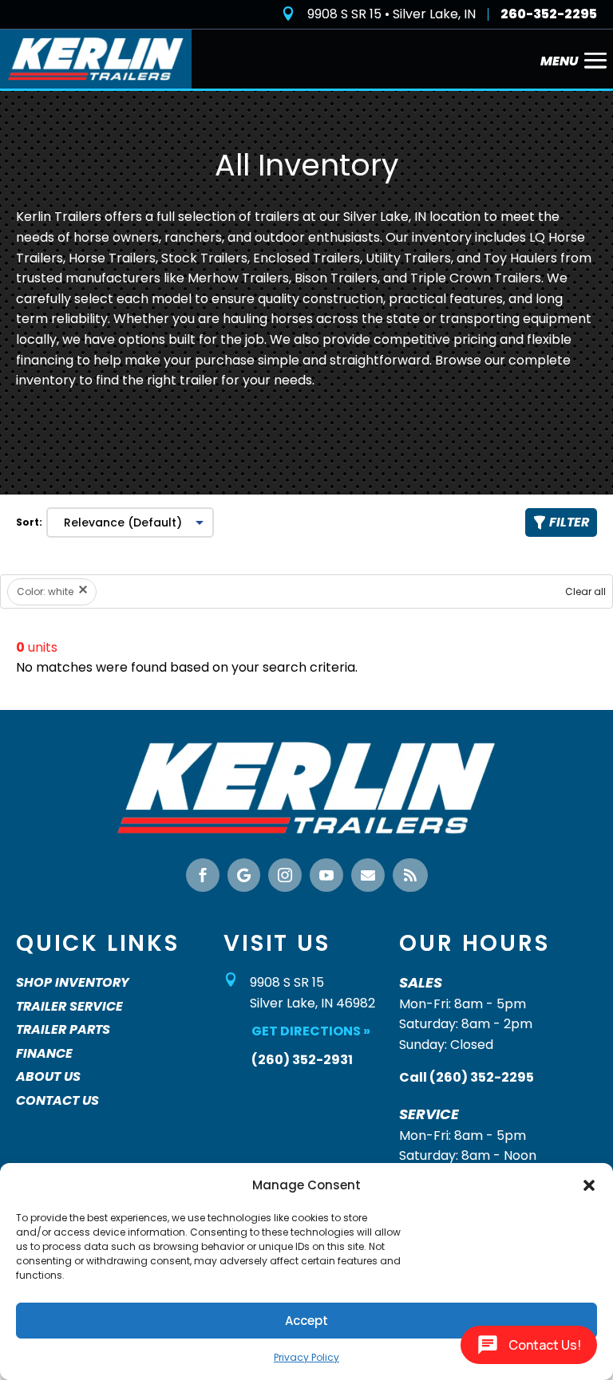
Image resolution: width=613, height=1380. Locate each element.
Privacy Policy (306, 1357)
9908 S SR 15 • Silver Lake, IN (391, 14)
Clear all (585, 591)
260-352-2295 (548, 14)
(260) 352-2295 (481, 1077)
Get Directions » (310, 1031)
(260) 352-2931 (302, 1060)
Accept (306, 1320)
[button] (589, 1185)
